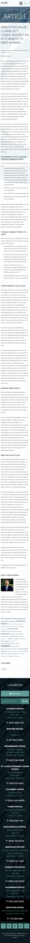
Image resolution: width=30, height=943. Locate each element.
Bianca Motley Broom (19, 624)
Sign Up (25, 701)
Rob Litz (9, 651)
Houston (10, 639)
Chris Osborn (3, 629)
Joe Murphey (12, 641)
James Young (22, 639)
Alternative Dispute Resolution (15, 619)
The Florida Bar (21, 654)
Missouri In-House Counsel (7, 649)
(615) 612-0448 (16, 861)
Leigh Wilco (17, 644)
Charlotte (21, 626)
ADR (2, 619)
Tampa (10, 654)
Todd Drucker (3, 656)
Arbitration (20, 621)
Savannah (14, 651)
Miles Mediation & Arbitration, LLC (17, 934)
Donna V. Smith (19, 634)
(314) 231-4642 (16, 783)
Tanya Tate (15, 654)
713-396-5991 (16, 919)
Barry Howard (11, 624)
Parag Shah (4, 651)
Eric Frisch (21, 636)
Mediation (6, 646)
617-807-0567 (16, 740)
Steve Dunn (4, 654)
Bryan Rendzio (4, 626)
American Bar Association (8, 621)
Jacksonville (16, 639)
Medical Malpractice (15, 646)
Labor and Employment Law (7, 644)
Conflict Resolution (12, 629)
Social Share (9, 53)
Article (3, 53)
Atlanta (4, 624)
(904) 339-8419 (16, 841)
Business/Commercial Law (13, 626)
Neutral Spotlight (23, 649)
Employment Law (14, 636)
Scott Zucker (19, 651)
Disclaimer (21, 936)
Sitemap (15, 938)
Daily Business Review (17, 631)
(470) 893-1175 (16, 723)
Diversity (13, 634)
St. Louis (25, 651)
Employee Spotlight (5, 636)
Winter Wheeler (16, 656)
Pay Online (16, 694)
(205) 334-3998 (16, 760)
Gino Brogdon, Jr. (4, 639)
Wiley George (9, 656)
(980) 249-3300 (16, 881)
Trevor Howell (7, 56)
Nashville (16, 649)
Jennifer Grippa (5, 641)
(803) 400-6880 (16, 801)
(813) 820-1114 (16, 821)
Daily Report (5, 634)
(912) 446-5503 (16, 901)
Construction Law (6, 631)
